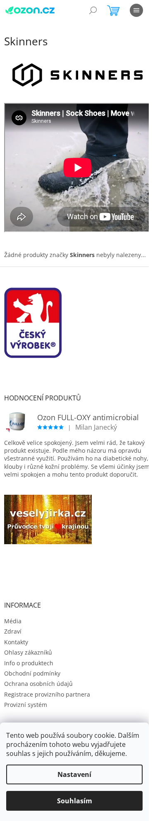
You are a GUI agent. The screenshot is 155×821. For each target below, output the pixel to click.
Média (12, 621)
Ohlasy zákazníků (28, 652)
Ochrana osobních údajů (38, 684)
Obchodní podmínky (32, 673)
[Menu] (136, 10)
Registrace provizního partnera (47, 694)
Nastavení (74, 774)
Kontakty (16, 642)
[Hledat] (93, 10)
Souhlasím (74, 800)
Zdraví (12, 631)
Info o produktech (28, 663)
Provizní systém (25, 705)
